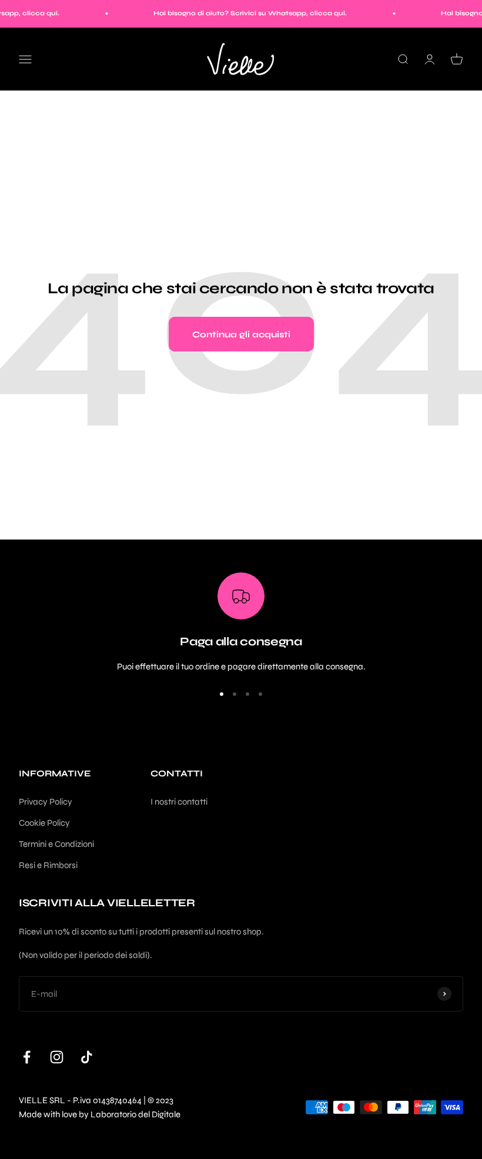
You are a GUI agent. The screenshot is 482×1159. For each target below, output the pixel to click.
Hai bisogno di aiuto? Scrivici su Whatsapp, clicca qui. (242, 13)
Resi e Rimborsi (48, 865)
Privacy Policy (45, 801)
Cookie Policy (44, 823)
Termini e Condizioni (56, 844)
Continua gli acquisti (241, 334)
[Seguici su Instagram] (57, 1057)
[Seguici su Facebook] (27, 1057)
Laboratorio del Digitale (135, 1114)
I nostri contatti (178, 801)
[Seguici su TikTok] (87, 1057)
